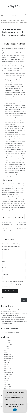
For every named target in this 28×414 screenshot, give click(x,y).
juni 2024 (6, 364)
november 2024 (8, 358)
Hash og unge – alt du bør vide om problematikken (20, 226)
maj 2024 (6, 366)
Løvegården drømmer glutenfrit (9, 315)
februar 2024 (7, 370)
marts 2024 (7, 368)
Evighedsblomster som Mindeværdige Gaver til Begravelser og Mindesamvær (7, 228)
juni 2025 (6, 346)
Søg (2, 297)
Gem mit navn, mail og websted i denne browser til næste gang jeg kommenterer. (12, 284)
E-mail (4, 268)
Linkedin (21, 217)
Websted (5, 274)
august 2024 (7, 360)
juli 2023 (6, 378)
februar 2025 (7, 354)
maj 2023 (6, 382)
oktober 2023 (8, 374)
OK (15, 409)
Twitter (20, 215)
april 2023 (7, 384)
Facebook (9, 215)
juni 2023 (6, 380)
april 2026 (7, 343)
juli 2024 (6, 362)
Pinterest (9, 217)
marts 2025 (7, 352)
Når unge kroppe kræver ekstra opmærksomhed (14, 313)
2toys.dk (14, 6)
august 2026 (7, 341)
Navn (4, 261)
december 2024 (8, 356)
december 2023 (8, 372)
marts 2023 (7, 386)
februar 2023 (7, 388)
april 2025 (7, 350)
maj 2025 (6, 348)
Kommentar (6, 249)
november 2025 (8, 345)
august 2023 (7, 376)
